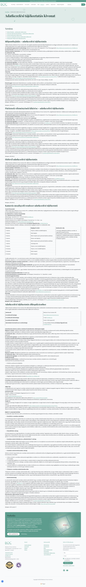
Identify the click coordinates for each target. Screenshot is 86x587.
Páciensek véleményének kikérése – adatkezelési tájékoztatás (20, 33)
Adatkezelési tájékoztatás (49, 553)
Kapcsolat (53, 4)
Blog (45, 548)
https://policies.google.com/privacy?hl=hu (48, 76)
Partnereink (46, 551)
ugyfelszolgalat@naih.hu (39, 102)
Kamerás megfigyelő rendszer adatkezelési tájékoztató (19, 37)
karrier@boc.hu (29, 376)
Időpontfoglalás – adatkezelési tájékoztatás (16, 32)
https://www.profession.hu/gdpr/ (40, 398)
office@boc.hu (40, 290)
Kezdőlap (13, 4)
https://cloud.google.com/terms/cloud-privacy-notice (24, 78)
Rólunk (25, 548)
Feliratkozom (67, 563)
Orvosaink (27, 4)
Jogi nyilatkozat (47, 554)
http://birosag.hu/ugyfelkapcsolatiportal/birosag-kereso (24, 96)
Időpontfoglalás (60, 4)
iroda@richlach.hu (44, 223)
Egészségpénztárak (48, 550)
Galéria (47, 4)
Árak (38, 4)
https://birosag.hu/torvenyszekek (48, 504)
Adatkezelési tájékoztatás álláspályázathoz (16, 38)
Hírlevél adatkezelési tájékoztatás (14, 35)
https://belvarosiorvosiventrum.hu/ (43, 292)
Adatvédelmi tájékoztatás (68, 565)
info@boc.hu (75, 48)
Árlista (25, 550)
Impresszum (46, 546)
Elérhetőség (24, 534)
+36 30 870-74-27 (9, 552)
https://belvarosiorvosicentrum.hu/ (64, 48)
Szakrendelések (19, 4)
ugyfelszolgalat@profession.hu (15, 396)
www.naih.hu (47, 102)
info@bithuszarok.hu (59, 178)
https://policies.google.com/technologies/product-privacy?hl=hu (43, 406)
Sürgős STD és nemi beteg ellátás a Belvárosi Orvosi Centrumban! (43, 1)
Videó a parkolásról (13, 534)
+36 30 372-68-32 (9, 554)
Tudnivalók (33, 4)
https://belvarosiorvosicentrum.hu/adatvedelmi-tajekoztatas (25, 86)
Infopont (42, 4)
